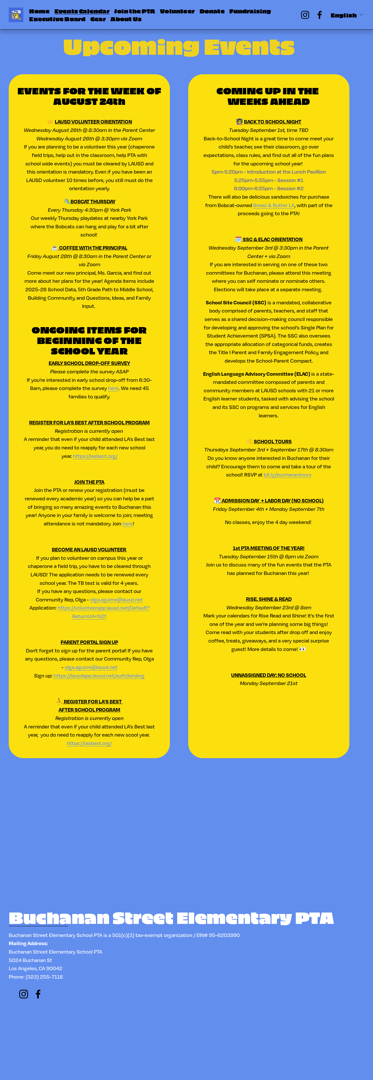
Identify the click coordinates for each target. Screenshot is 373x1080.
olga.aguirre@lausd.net (116, 599)
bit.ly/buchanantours (288, 474)
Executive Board (57, 18)
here (113, 388)
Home (39, 10)
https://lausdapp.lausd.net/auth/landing (99, 675)
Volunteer (177, 10)
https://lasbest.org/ (95, 456)
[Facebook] (320, 15)
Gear (98, 18)
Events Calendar (82, 10)
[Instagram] (305, 15)
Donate (212, 10)
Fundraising (250, 10)
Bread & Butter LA (274, 205)
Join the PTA (134, 10)
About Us (126, 18)
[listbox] (347, 15)
